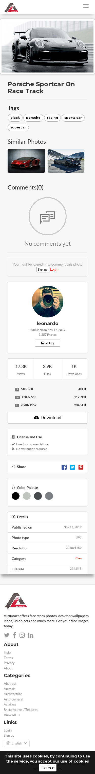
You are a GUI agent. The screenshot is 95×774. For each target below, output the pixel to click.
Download (50, 417)
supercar (18, 127)
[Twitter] (72, 467)
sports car (73, 118)
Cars (78, 558)
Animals (9, 689)
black (15, 118)
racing (52, 118)
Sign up (43, 269)
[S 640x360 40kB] (10, 389)
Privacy (9, 663)
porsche (33, 118)
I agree (48, 767)
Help (7, 652)
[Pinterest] (80, 467)
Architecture (13, 694)
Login (54, 269)
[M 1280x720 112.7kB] (10, 397)
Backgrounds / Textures (21, 710)
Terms (8, 658)
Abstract (10, 683)
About (8, 668)
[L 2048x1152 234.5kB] (10, 405)
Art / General (13, 699)
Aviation (10, 704)
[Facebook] (64, 467)
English (17, 743)
